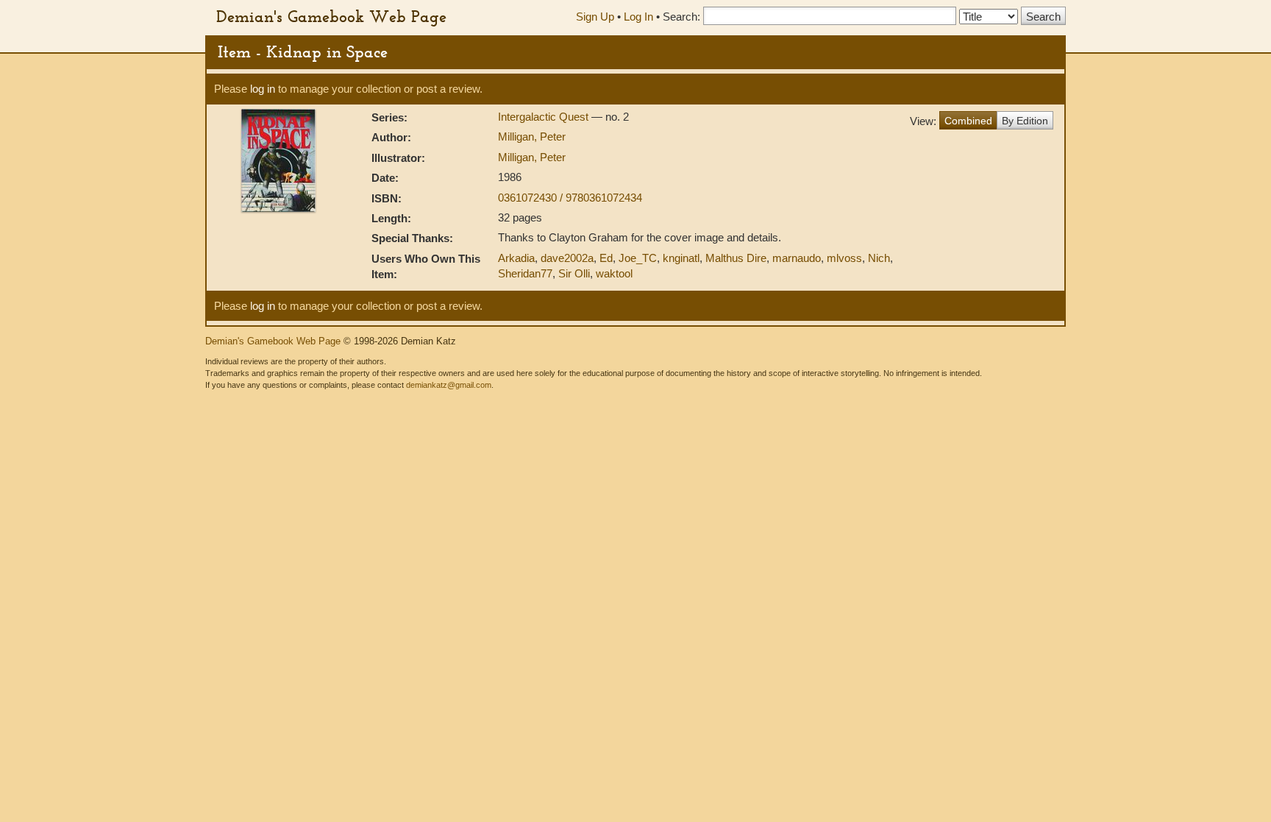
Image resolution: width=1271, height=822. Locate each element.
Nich (879, 258)
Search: (681, 16)
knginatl (681, 258)
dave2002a (567, 258)
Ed (606, 258)
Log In (638, 16)
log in (262, 88)
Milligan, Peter (532, 136)
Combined (968, 121)
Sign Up (595, 16)
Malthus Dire (735, 258)
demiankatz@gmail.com (448, 384)
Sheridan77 (525, 273)
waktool (614, 273)
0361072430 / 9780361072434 (570, 197)
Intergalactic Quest (544, 116)
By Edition (1025, 121)
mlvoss (844, 258)
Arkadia (516, 258)
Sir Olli (574, 273)
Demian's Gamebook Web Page (331, 16)
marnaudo (796, 258)
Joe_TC (638, 258)
